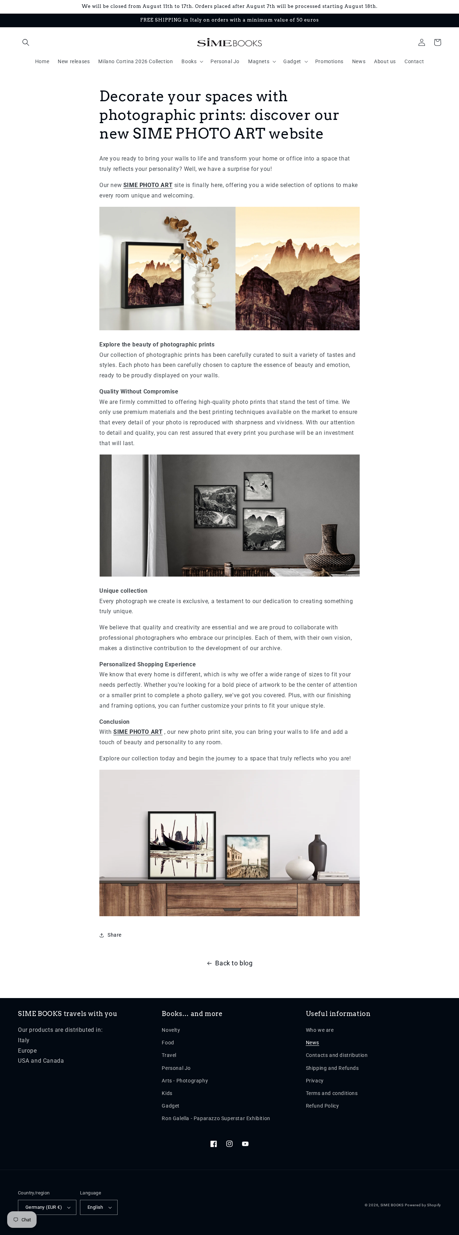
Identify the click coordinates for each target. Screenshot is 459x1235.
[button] (26, 42)
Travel (169, 1055)
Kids (167, 1093)
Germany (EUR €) (43, 1207)
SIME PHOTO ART (147, 185)
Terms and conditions (332, 1093)
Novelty (171, 1030)
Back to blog (233, 963)
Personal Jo (176, 1068)
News (312, 1042)
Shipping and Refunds (332, 1068)
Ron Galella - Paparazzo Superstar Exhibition (216, 1118)
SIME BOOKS (392, 1205)
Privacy (315, 1080)
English (95, 1207)
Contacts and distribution (337, 1055)
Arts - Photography (185, 1080)
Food (168, 1042)
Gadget (171, 1106)
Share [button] (115, 935)
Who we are (320, 1030)
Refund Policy (322, 1106)
